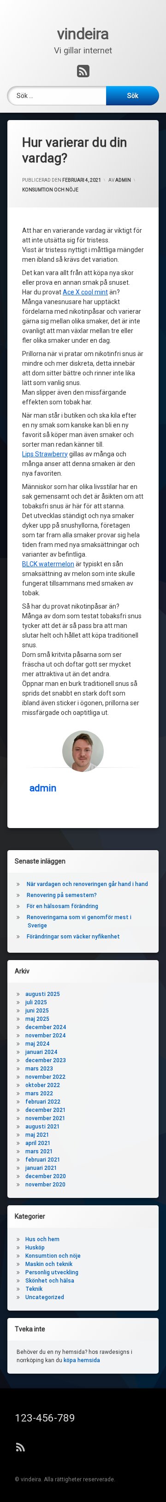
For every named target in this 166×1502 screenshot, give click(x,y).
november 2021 (45, 1118)
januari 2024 (41, 1052)
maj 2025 (37, 1019)
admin (123, 180)
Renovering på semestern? (62, 895)
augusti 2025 (42, 994)
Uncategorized (44, 1297)
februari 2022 (42, 1102)
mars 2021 (39, 1151)
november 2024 (45, 1035)
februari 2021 (42, 1160)
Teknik (33, 1289)
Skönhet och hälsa (49, 1281)
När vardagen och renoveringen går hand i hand (87, 884)
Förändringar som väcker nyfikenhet (74, 936)
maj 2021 (37, 1135)
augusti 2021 (42, 1126)
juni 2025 (37, 1010)
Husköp (35, 1247)
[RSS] (83, 71)
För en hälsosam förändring (63, 906)
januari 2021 (41, 1168)
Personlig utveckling (51, 1272)
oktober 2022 (42, 1085)
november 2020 (45, 1184)
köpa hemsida (82, 1360)
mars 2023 (39, 1068)
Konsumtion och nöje (50, 189)
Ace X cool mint (85, 292)
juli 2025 (36, 1002)
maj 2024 (37, 1044)
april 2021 (38, 1143)
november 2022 (45, 1077)
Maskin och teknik (48, 1264)
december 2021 (45, 1110)
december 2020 (45, 1176)
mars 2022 (39, 1093)
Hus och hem (42, 1239)
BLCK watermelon (48, 564)
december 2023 (45, 1060)
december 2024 (45, 1027)
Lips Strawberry (45, 454)
